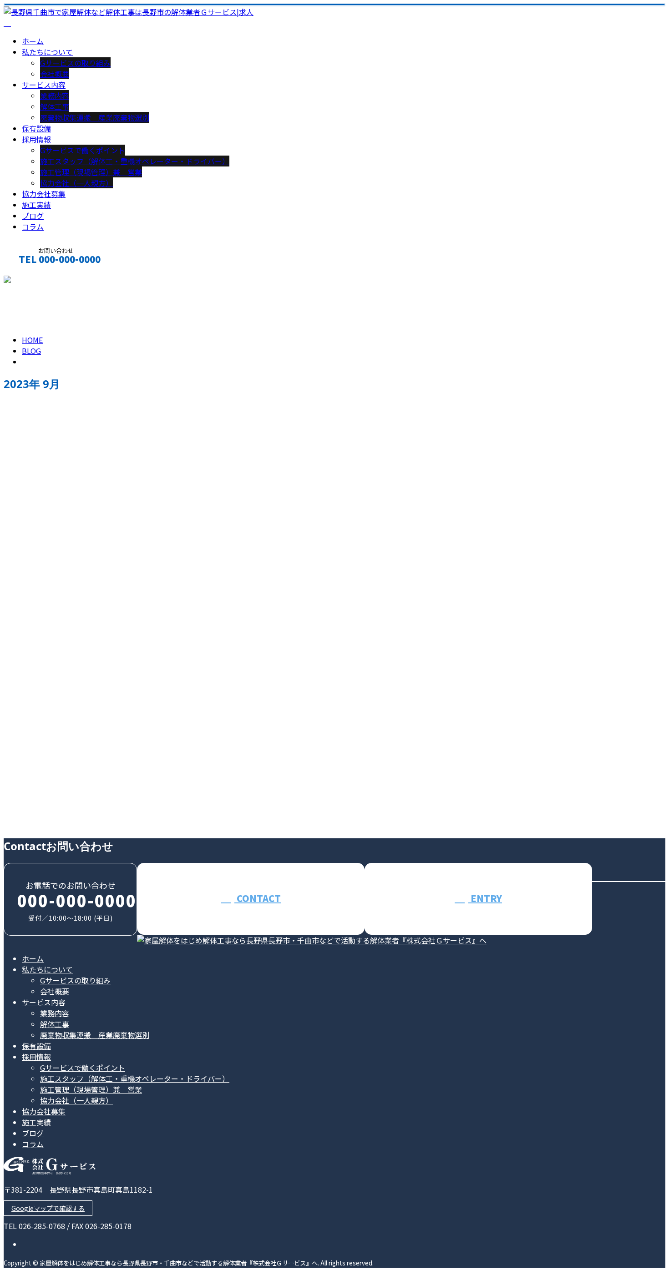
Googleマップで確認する (48, 1208)
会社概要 (54, 73)
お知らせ (54, 746)
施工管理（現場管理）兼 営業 (91, 171)
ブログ (33, 215)
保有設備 (36, 128)
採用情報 (36, 139)
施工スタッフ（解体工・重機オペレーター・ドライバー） (134, 161)
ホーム (33, 40)
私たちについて (47, 51)
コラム (33, 226)
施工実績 (36, 204)
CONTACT (35, 281)
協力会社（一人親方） (76, 182)
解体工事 (54, 106)
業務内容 (54, 95)
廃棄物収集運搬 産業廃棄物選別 (94, 117)
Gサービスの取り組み (75, 62)
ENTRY (485, 898)
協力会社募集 (44, 193)
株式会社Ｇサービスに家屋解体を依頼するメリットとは (112, 785)
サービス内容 (44, 84)
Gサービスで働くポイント (82, 150)
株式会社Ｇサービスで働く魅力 (64, 708)
